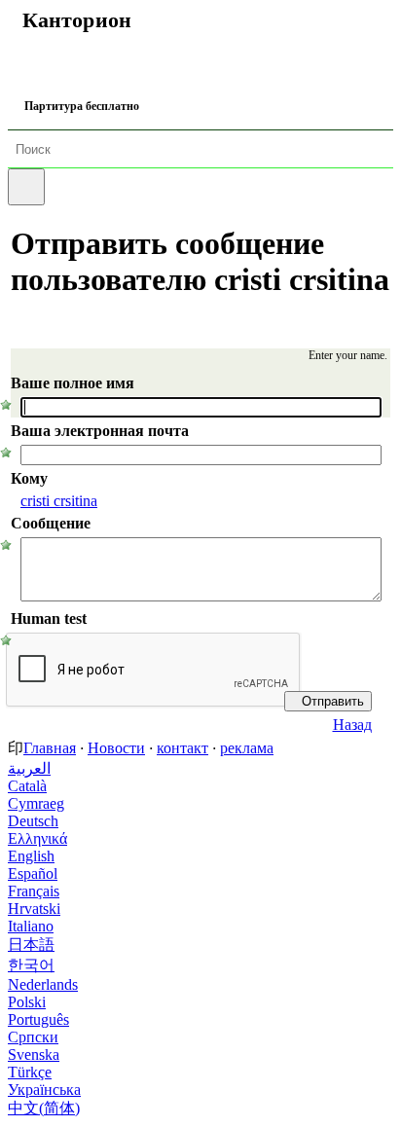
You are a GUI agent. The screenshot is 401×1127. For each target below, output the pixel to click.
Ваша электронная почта (100, 430)
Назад (352, 724)
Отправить (333, 701)
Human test (49, 618)
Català (27, 786)
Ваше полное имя (72, 383)
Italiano (31, 926)
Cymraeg (36, 803)
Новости (116, 748)
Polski (27, 1002)
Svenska (33, 1054)
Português (38, 1019)
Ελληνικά (37, 838)
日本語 (31, 944)
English (31, 856)
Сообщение (51, 523)
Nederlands (43, 984)
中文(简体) (44, 1108)
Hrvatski (34, 908)
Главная (49, 748)
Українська (44, 1089)
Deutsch (33, 821)
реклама (246, 748)
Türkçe (30, 1072)
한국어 (31, 965)
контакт (182, 748)
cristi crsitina (58, 500)
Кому (29, 478)
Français (33, 891)
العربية (29, 768)
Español (32, 873)
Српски (33, 1037)
